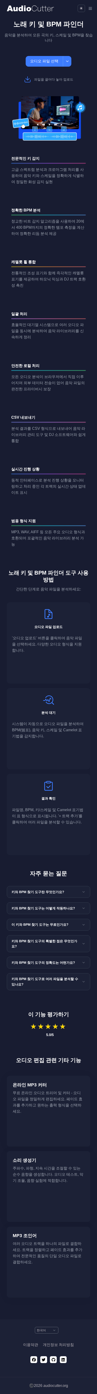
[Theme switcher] (81, 8)
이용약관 (30, 1345)
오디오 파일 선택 (44, 61)
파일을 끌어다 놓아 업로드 (53, 79)
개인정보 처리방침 (58, 1345)
